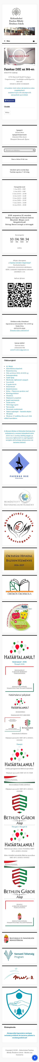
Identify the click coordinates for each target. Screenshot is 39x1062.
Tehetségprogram (12, 405)
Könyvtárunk (10, 387)
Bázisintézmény (11, 371)
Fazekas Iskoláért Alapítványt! (20, 263)
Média (7, 112)
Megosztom (10, 100)
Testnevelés (10, 407)
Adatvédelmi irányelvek (14, 368)
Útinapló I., (15, 827)
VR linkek (9, 414)
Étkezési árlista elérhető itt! (19, 330)
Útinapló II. (23, 827)
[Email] (33, 41)
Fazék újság (10, 378)
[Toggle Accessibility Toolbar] (35, 1057)
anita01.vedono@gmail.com (19, 350)
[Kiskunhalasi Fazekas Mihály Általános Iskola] (16, 24)
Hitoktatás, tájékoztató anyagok (17, 380)
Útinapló (19, 744)
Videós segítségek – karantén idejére (18, 411)
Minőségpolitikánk (12, 393)
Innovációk (10, 382)
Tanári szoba (10, 402)
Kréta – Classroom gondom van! (17, 391)
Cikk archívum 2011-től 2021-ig (17, 373)
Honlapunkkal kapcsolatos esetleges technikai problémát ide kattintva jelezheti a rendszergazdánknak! (19, 1035)
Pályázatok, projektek (13, 398)
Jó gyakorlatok (11, 384)
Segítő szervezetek (12, 400)
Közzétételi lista (11, 389)
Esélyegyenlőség (11, 375)
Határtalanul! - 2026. (19, 662)
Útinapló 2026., (19, 664)
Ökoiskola (9, 396)
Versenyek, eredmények (14, 409)
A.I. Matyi (9, 366)
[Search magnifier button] (33, 150)
